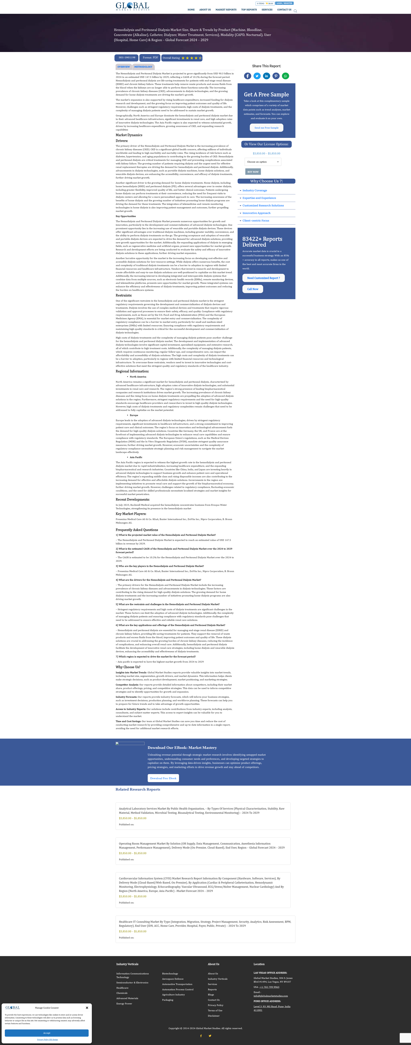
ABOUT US (205, 9)
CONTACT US (284, 9)
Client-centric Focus (256, 220)
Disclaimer (214, 1015)
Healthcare (122, 987)
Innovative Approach (257, 213)
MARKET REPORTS (226, 9)
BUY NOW (253, 171)
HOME (191, 9)
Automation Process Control (177, 989)
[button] (87, 1007)
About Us (213, 973)
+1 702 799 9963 (269, 987)
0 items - (265, 3)
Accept (46, 1033)
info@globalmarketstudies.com (271, 995)
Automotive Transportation (177, 984)
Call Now (252, 289)
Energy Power (124, 1003)
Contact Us (214, 999)
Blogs (211, 994)
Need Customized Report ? (263, 278)
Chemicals (121, 992)
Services (212, 984)
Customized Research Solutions (263, 205)
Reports (212, 989)
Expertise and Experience (259, 197)
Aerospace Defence (173, 978)
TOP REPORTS (249, 9)
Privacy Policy (215, 1005)
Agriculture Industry (173, 994)
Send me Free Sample (267, 127)
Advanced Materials (127, 998)
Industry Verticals (217, 978)
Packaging (167, 999)
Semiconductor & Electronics (132, 982)
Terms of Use (215, 1010)
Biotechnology (170, 973)
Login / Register (284, 3)
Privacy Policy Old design (47, 1039)
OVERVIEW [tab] (124, 66)
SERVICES (267, 9)
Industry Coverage (255, 190)
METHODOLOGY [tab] (143, 66)
